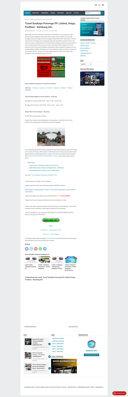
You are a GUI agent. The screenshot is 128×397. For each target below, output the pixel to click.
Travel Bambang (50, 238)
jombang (42, 88)
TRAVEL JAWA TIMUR (57, 351)
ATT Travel (46, 234)
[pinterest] (36, 249)
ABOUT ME (68, 13)
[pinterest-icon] (102, 5)
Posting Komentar (53, 30)
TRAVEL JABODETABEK (57, 343)
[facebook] (26, 249)
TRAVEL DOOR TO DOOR (88, 43)
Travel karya (44, 230)
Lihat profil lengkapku (91, 354)
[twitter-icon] (96, 5)
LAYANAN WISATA (85, 53)
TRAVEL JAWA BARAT (57, 346)
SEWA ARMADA (85, 48)
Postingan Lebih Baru (30, 326)
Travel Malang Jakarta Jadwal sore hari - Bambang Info (44, 170)
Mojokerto (35, 88)
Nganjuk (56, 88)
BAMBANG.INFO (91, 351)
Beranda (27, 13)
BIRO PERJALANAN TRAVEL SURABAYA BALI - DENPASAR (46, 168)
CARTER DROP (84, 46)
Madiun (70, 88)
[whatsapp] (40, 249)
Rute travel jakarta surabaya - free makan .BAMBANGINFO (38, 354)
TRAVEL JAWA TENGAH (57, 349)
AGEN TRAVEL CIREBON (58, 338)
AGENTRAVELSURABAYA (58, 341)
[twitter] (31, 249)
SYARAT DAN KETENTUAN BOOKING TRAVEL (43, 156)
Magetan (63, 88)
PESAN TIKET (35, 13)
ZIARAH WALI (84, 51)
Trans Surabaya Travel (55, 230)
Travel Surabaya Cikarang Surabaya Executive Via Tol (43, 165)
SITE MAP (76, 13)
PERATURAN (60, 13)
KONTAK (53, 13)
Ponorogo (28, 90)
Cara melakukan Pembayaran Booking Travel (44, 175)
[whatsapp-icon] (99, 5)
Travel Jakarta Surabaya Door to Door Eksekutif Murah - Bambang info (39, 366)
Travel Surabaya (54, 234)
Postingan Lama (73, 326)
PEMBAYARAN (44, 13)
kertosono (49, 88)
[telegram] (45, 249)
